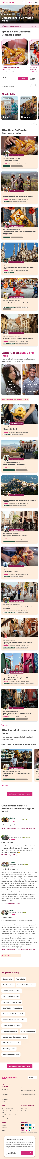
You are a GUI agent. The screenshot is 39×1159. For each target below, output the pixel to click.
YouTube (4, 1130)
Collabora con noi (6, 1101)
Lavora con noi (5, 1091)
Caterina (25, 820)
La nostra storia (5, 1089)
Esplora (23, 78)
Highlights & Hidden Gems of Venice (15, 535)
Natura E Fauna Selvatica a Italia (14, 1020)
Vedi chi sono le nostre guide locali (14, 399)
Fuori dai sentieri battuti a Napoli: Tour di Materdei (17, 714)
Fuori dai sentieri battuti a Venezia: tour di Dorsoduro (17, 607)
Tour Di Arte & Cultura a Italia (13, 1014)
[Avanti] (35, 85)
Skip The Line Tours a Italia (12, 1008)
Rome (8, 116)
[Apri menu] (35, 2)
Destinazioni (5, 1096)
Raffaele (25, 864)
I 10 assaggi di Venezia (10, 571)
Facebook (4, 1125)
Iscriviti (29, 2)
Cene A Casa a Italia (10, 1031)
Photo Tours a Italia (28, 1031)
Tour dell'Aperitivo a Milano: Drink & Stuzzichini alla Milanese (19, 232)
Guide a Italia (7, 979)
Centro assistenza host (7, 1108)
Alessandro (26, 837)
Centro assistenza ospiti (27, 1088)
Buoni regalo (5, 1099)
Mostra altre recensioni (10, 956)
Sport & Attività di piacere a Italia (14, 1037)
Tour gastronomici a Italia (12, 1002)
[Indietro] (31, 85)
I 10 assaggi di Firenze (10, 160)
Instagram (4, 1127)
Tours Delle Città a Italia (26, 985)
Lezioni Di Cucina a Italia (11, 1025)
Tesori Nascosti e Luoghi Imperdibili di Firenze (16, 774)
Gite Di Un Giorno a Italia (11, 990)
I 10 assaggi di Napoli (10, 429)
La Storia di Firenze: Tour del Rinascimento (18, 338)
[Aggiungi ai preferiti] (35, 138)
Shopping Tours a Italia (11, 1054)
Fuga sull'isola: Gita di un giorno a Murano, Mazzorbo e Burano (17, 678)
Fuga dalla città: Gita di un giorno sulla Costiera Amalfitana (19, 500)
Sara (24, 912)
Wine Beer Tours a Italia (11, 1043)
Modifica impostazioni (12, 1152)
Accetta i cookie (27, 1153)
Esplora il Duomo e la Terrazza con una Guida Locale (18, 267)
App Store (24, 1108)
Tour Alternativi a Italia (11, 996)
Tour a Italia (20, 979)
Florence (26, 116)
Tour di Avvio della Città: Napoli (14, 464)
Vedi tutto (4, 725)
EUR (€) (31, 1077)
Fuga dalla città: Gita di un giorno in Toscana (18, 196)
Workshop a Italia (9, 1049)
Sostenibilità (5, 1094)
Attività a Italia (8, 985)
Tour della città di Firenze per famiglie (16, 303)
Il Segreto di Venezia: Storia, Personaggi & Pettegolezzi (17, 643)
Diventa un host (6, 1118)
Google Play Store (25, 1110)
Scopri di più (33, 26)
